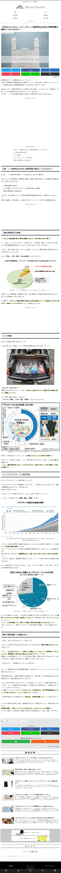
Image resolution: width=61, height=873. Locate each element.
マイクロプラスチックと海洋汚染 (23, 157)
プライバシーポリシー (50, 866)
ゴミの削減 (17, 155)
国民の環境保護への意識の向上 (22, 160)
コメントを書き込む (30, 851)
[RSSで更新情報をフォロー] (45, 741)
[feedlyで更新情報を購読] (16, 741)
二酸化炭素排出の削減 (20, 152)
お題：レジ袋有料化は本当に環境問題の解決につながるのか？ (31, 149)
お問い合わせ (30, 868)
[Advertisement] (30, 110)
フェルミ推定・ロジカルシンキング (10, 721)
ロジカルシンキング (24, 721)
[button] (50, 74)
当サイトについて (30, 866)
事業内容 (11, 866)
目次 (28, 146)
